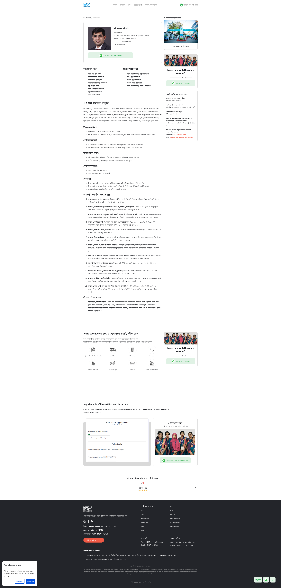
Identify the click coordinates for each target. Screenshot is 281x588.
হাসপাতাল (122, 5)
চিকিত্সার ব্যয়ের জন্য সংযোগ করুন (168, 555)
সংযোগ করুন (144, 531)
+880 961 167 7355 (95, 530)
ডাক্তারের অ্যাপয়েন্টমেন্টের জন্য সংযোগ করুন (97, 555)
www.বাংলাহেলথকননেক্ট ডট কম (148, 574)
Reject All (19, 581)
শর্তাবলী (142, 526)
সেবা (129, 5)
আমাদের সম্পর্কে (145, 518)
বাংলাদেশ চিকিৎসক (174, 522)
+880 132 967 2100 (179, 135)
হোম (84, 17)
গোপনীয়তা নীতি (145, 522)
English (258, 580)
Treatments (138, 5)
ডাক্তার (115, 5)
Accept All (30, 581)
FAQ (142, 514)
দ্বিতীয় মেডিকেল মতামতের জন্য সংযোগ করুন (122, 555)
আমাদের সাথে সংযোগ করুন (93, 540)
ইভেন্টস (142, 510)
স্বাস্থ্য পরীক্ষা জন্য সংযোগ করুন (118, 559)
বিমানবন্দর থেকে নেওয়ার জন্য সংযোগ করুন (96, 559)
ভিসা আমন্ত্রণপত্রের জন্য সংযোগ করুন (146, 555)
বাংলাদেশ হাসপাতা (174, 526)
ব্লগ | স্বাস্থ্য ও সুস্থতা (147, 506)
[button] (90, 488)
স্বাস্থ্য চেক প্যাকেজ (151, 5)
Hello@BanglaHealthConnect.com (181, 137)
